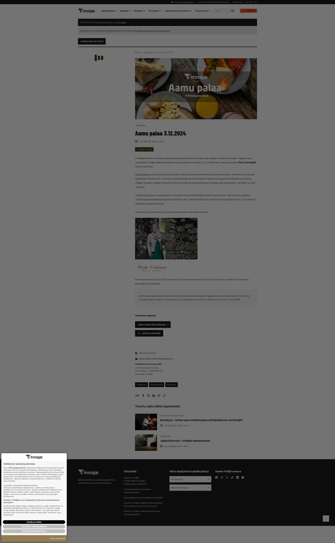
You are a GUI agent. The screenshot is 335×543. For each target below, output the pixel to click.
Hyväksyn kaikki (34, 522)
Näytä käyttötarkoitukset (34, 531)
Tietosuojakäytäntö (57, 538)
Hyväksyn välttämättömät (34, 526)
